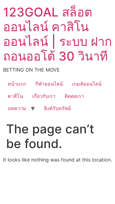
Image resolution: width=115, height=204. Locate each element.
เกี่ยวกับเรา (44, 96)
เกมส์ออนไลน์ (87, 84)
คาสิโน (15, 96)
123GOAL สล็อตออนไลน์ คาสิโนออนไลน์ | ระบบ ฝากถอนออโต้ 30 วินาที (57, 34)
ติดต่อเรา (74, 96)
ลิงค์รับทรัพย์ (57, 108)
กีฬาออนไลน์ (49, 84)
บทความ (17, 108)
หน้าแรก (17, 84)
